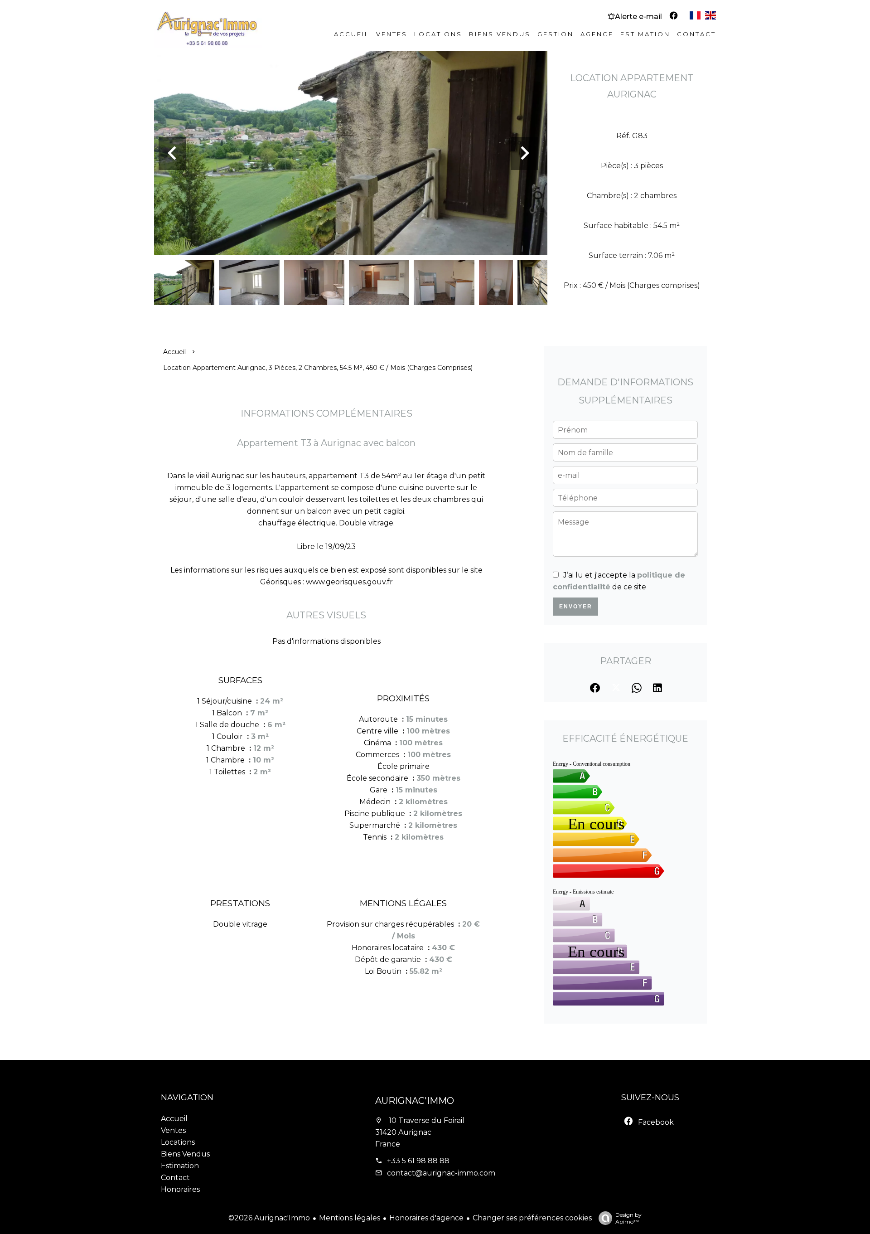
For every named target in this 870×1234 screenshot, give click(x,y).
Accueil (174, 352)
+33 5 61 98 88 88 (418, 1160)
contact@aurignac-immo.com (441, 1173)
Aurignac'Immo (414, 1100)
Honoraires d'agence (426, 1218)
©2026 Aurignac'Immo (269, 1218)
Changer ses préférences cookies (532, 1218)
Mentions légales (349, 1218)
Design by (628, 1218)
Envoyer (575, 606)
